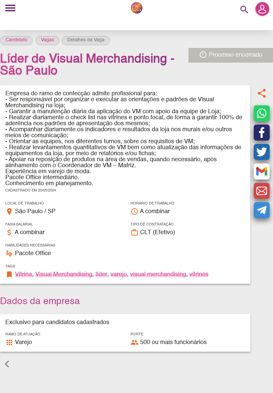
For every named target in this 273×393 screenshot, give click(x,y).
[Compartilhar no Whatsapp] (262, 113)
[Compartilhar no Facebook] (262, 133)
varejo (119, 274)
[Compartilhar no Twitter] (262, 152)
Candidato (16, 40)
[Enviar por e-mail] (262, 191)
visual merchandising (158, 274)
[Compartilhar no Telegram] (262, 210)
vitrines (198, 274)
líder (101, 274)
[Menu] (10, 8)
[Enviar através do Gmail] (262, 172)
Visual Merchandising (63, 274)
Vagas (47, 40)
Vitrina (23, 274)
